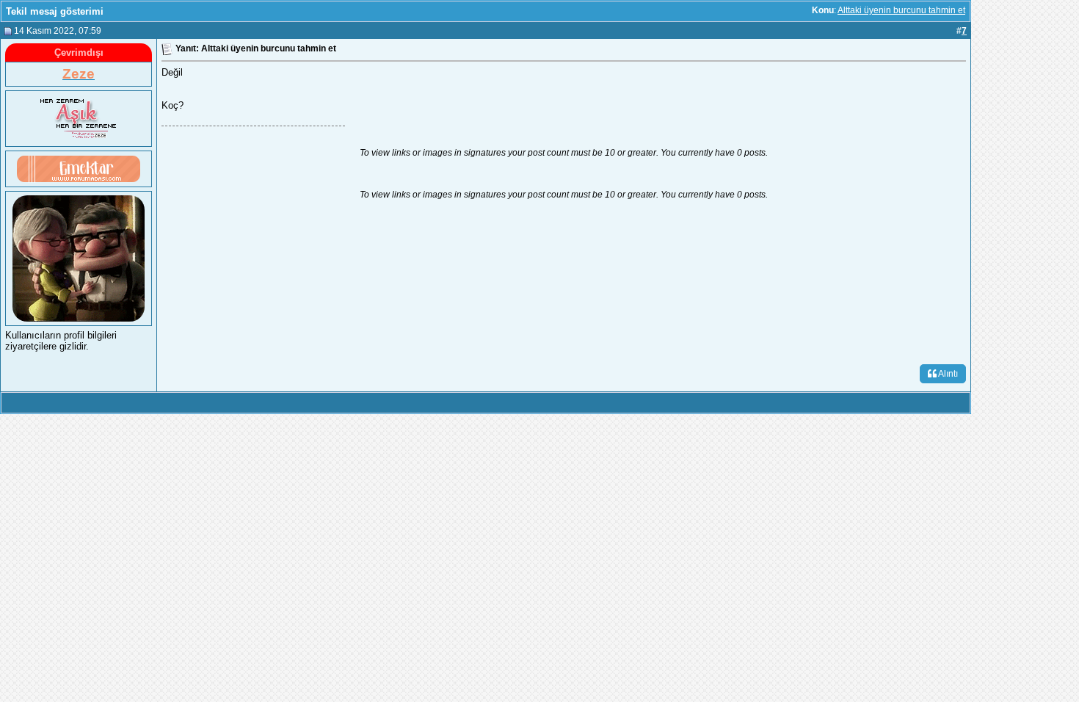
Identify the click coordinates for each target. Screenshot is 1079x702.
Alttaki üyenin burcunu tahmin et (901, 10)
